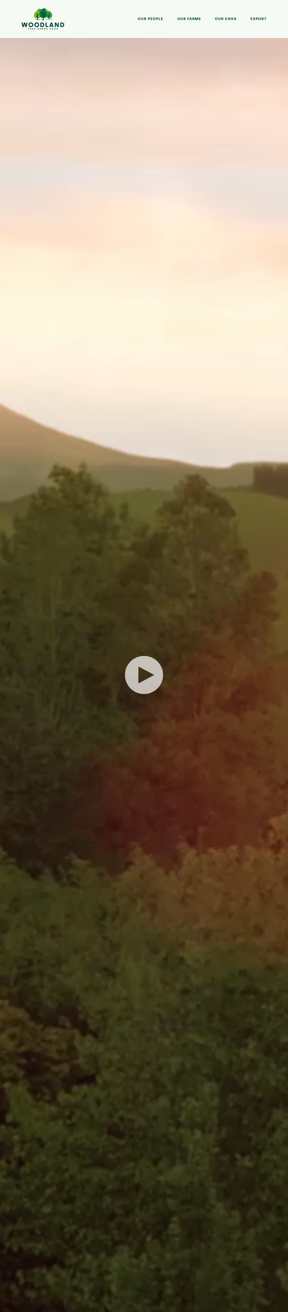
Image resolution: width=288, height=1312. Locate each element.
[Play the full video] (144, 675)
